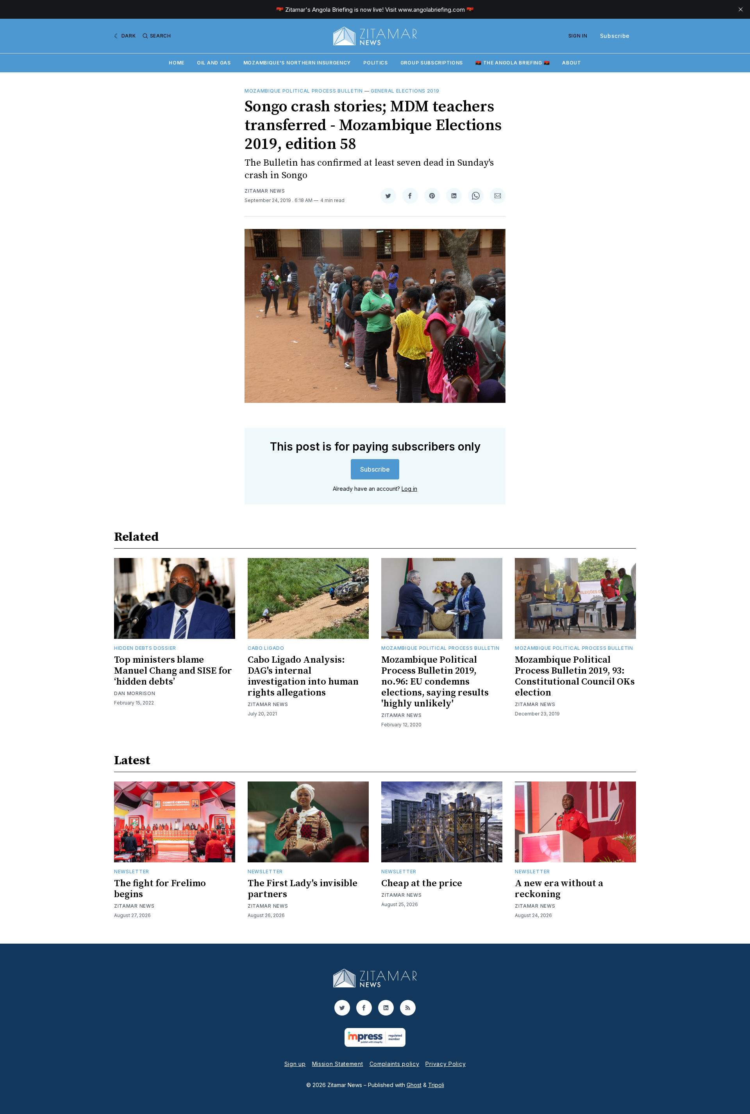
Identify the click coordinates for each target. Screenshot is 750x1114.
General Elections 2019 (405, 91)
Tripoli (436, 1085)
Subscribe (615, 35)
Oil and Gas (214, 63)
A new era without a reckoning (559, 889)
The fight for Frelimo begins (160, 889)
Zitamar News (265, 191)
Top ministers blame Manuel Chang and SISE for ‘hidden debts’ (173, 671)
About (571, 63)
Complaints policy (395, 1063)
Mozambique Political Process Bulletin (304, 91)
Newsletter (131, 871)
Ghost (414, 1085)
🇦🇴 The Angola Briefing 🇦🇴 (512, 63)
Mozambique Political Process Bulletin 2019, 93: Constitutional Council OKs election (575, 676)
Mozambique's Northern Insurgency (297, 63)
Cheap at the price (421, 883)
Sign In (578, 36)
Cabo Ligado (266, 648)
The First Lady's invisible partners (302, 889)
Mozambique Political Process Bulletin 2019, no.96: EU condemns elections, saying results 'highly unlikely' (435, 682)
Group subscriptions (431, 63)
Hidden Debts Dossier (145, 648)
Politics (375, 63)
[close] (740, 9)
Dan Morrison (134, 693)
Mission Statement (337, 1063)
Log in (409, 488)
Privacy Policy (445, 1063)
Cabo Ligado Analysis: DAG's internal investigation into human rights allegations (303, 676)
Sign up (295, 1063)
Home (176, 63)
